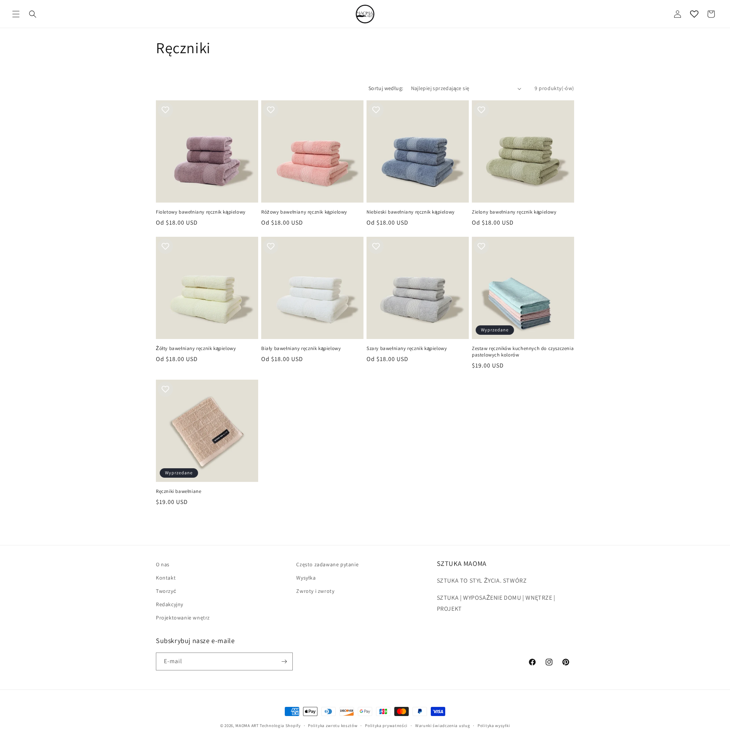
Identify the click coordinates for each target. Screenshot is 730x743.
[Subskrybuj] (284, 661)
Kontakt (166, 577)
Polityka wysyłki (494, 725)
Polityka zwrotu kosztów (332, 725)
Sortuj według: (385, 88)
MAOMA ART (247, 725)
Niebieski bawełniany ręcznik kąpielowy (411, 212)
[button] (16, 14)
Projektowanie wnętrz (183, 617)
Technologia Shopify (280, 725)
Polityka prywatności (386, 725)
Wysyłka (306, 577)
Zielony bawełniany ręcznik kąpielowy (514, 212)
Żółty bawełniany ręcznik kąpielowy (196, 348)
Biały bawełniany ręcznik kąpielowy (301, 348)
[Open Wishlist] (694, 14)
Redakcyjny (169, 604)
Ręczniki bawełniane (178, 491)
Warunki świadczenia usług (442, 725)
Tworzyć (166, 591)
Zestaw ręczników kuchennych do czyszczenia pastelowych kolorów (523, 351)
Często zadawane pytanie (327, 564)
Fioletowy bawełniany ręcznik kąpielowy (201, 212)
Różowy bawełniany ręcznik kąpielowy (304, 212)
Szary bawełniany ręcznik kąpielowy (407, 348)
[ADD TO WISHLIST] (165, 109)
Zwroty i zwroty (315, 591)
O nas (163, 564)
